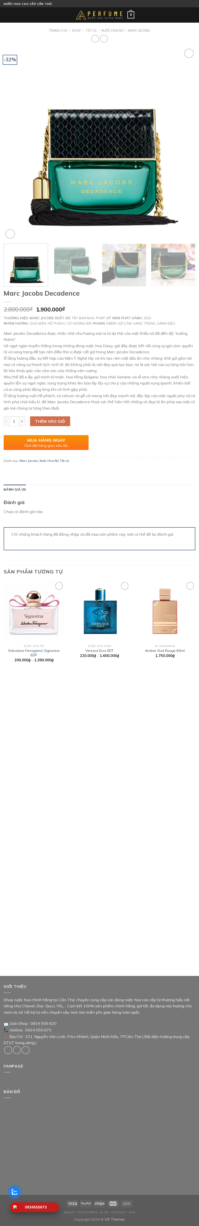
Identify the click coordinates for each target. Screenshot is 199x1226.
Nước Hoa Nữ (112, 30)
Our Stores (87, 1212)
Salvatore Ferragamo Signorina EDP (33, 652)
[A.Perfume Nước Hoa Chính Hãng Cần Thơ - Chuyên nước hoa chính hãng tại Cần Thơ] (99, 15)
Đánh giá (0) (15, 489)
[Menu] (6, 15)
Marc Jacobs (139, 30)
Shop (76, 30)
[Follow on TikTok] (17, 1050)
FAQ (132, 1212)
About (69, 1212)
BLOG (104, 1212)
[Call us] (26, 1050)
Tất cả (91, 30)
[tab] (15, 489)
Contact (119, 1212)
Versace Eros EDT (99, 650)
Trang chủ (58, 30)
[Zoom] (10, 234)
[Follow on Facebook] (8, 1050)
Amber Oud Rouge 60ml (165, 650)
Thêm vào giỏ (50, 421)
